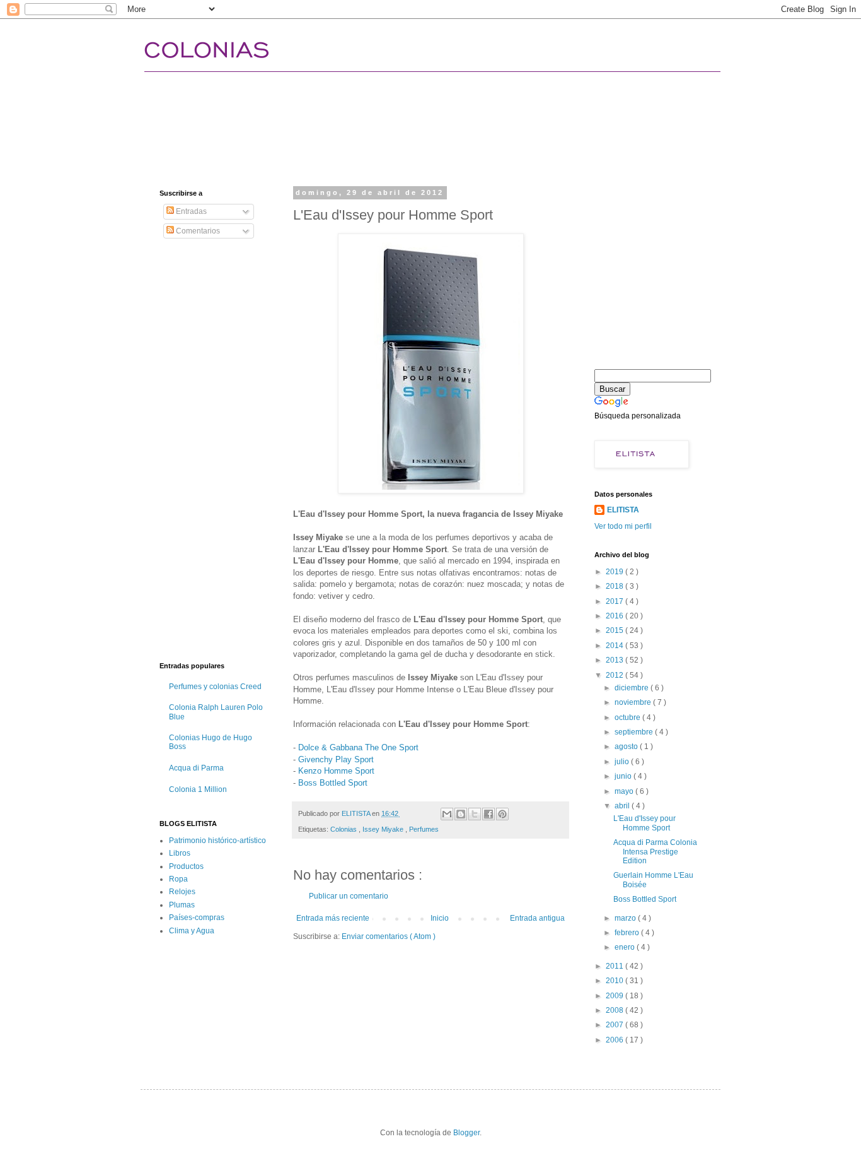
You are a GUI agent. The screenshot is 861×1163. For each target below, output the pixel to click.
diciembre (632, 687)
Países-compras (196, 917)
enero (626, 947)
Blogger (466, 1132)
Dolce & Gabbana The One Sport (358, 747)
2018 (615, 586)
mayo (625, 791)
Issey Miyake (383, 829)
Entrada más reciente (332, 918)
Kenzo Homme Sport (336, 771)
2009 (615, 995)
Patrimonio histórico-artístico (217, 840)
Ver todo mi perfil (623, 526)
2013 (615, 660)
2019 (615, 571)
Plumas (182, 904)
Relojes (182, 891)
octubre (628, 717)
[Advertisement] (388, 116)
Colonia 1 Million (198, 789)
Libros (179, 853)
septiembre (635, 732)
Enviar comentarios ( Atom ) (389, 936)
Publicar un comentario (348, 896)
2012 (615, 675)
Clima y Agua (191, 930)
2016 (615, 615)
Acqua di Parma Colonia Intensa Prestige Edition (655, 851)
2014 (615, 645)
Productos (186, 866)
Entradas (190, 211)
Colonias (344, 829)
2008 (615, 1010)
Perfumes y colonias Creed (215, 686)
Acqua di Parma (196, 768)
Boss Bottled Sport (332, 783)
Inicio (439, 918)
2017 (615, 601)
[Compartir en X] (474, 814)
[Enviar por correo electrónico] (447, 814)
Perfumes (424, 829)
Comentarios (197, 231)
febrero (628, 932)
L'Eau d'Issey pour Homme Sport (644, 823)
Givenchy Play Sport (336, 759)
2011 (615, 966)
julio (623, 761)
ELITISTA (623, 509)
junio (624, 776)
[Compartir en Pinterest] (502, 814)
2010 (615, 980)
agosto (627, 746)
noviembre (634, 702)
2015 (615, 630)
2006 (615, 1040)
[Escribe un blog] (460, 814)
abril (623, 805)
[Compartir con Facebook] (488, 814)
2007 (615, 1024)
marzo (626, 918)
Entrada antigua (537, 918)
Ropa (178, 879)
